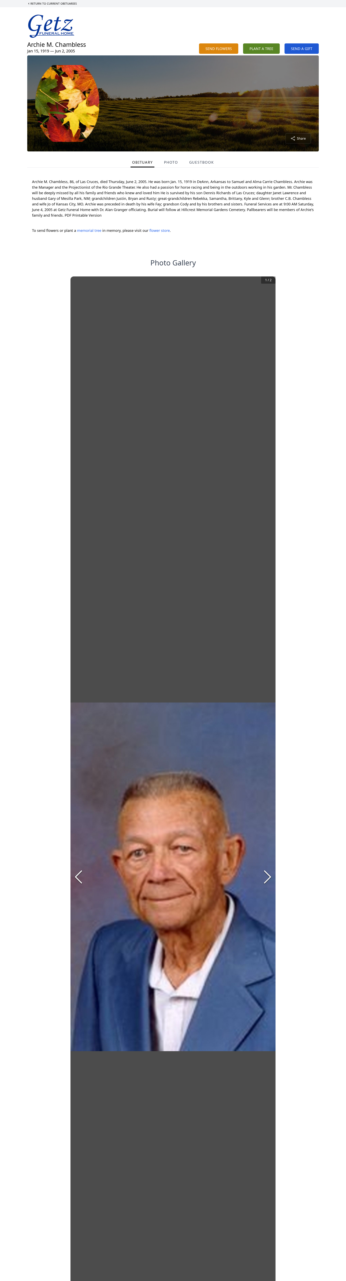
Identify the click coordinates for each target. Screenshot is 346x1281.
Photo (171, 162)
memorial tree (89, 230)
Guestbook (201, 162)
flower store (159, 230)
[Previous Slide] (78, 877)
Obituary (142, 162)
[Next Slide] (268, 877)
